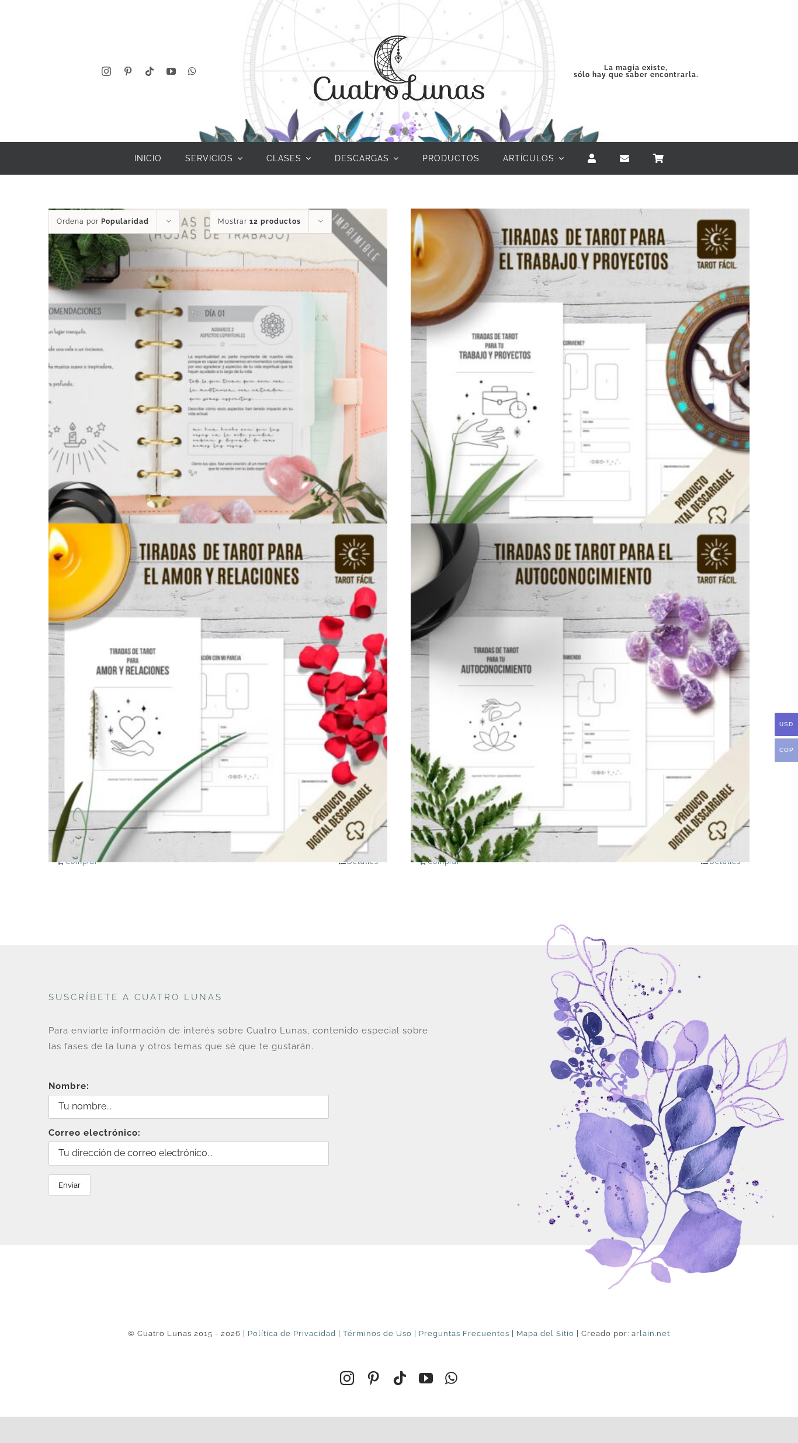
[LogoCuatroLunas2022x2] (399, 24)
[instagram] (107, 71)
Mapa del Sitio (545, 1333)
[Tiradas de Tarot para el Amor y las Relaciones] (217, 693)
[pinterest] (128, 71)
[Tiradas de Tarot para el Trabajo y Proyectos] (580, 378)
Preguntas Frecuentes (464, 1333)
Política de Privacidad (292, 1333)
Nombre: (68, 1086)
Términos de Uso (377, 1333)
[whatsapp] (192, 71)
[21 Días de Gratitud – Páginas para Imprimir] (217, 378)
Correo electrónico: (94, 1133)
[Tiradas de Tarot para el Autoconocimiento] (580, 693)
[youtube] (171, 71)
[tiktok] (150, 71)
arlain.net (651, 1333)
